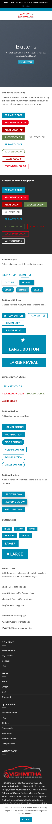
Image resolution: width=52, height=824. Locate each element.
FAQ (4, 666)
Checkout (6, 697)
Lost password (8, 743)
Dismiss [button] (26, 6)
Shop (4, 681)
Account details (9, 738)
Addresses (7, 733)
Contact (5, 660)
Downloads (7, 728)
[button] (3, 15)
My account (7, 655)
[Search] (43, 15)
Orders (5, 686)
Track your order (9, 712)
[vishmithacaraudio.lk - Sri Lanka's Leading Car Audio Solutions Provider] (26, 15)
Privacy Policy (8, 650)
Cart (4, 691)
